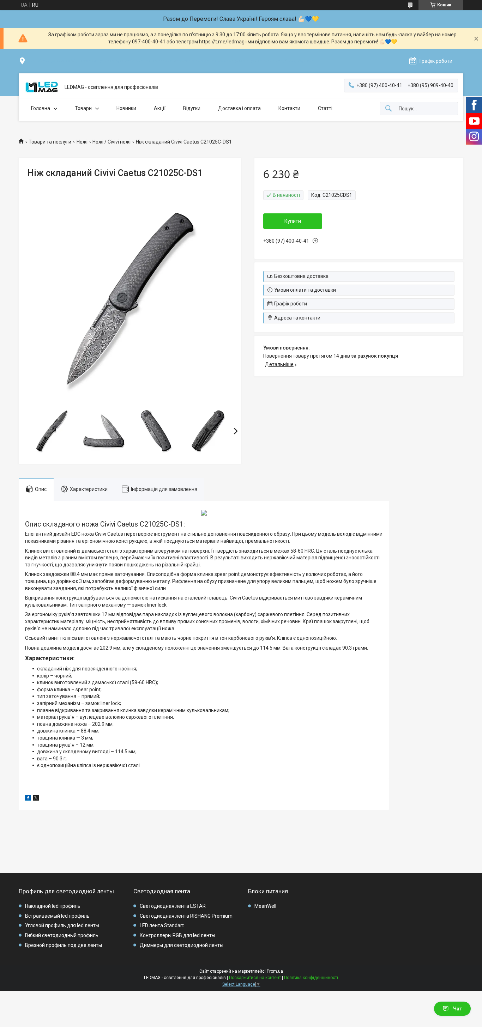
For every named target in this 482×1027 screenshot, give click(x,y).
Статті (325, 108)
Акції (159, 108)
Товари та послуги (50, 142)
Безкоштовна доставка (301, 276)
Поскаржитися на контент (255, 977)
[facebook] (28, 799)
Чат (457, 1008)
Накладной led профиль (52, 906)
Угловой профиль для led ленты (62, 925)
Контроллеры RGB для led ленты (177, 935)
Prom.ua (275, 971)
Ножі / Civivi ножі (111, 142)
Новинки (126, 108)
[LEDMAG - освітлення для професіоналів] (41, 87)
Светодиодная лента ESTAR (173, 906)
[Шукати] (388, 108)
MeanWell (265, 906)
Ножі (82, 142)
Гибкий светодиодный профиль (61, 935)
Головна (40, 108)
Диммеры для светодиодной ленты (181, 945)
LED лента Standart (162, 925)
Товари (83, 108)
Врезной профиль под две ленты (63, 945)
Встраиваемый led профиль (57, 916)
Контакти (289, 108)
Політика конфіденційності (311, 977)
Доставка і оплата (239, 108)
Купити (292, 221)
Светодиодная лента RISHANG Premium (186, 916)
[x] (36, 799)
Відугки (191, 108)
